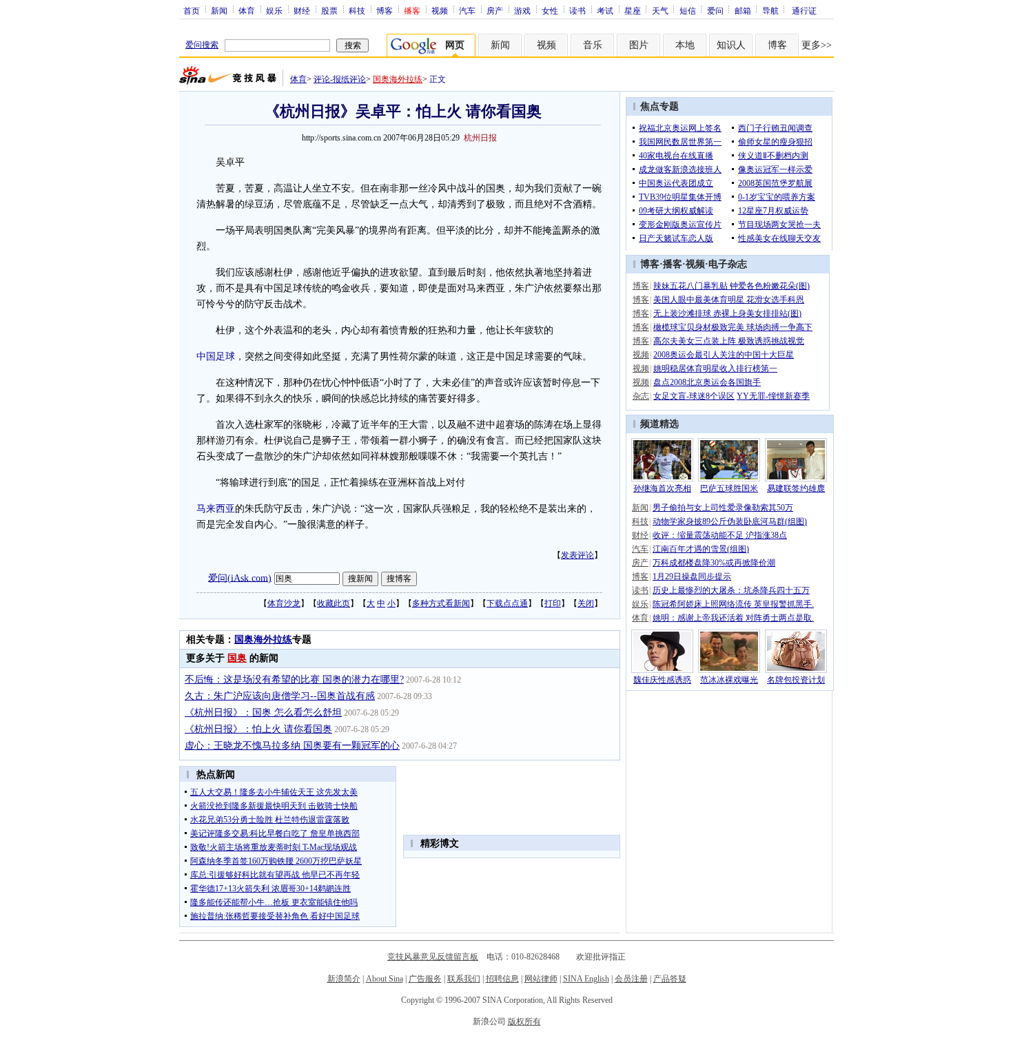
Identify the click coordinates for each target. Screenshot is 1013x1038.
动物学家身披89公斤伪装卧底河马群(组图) (730, 521)
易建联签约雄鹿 (796, 488)
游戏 (522, 10)
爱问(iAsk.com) (240, 577)
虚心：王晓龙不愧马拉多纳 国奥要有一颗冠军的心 (292, 745)
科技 (357, 10)
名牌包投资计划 (796, 680)
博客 (384, 10)
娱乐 (274, 10)
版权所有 (524, 1021)
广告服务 (425, 979)
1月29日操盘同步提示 (692, 576)
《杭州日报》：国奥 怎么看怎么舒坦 (263, 712)
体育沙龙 (283, 603)
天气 (660, 10)
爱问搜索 (201, 45)
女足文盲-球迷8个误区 (694, 396)
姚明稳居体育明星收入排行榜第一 (715, 368)
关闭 (585, 603)
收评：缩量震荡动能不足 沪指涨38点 (720, 535)
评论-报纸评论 (340, 79)
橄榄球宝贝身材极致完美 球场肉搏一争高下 (732, 327)
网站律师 (540, 979)
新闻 (219, 10)
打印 (552, 603)
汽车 (467, 10)
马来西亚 (215, 509)
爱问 (715, 10)
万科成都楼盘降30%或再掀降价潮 (714, 563)
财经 (302, 10)
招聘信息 (502, 979)
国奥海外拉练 (397, 79)
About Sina (384, 979)
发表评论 (577, 555)
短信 (687, 10)
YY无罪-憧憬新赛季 (773, 396)
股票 (329, 10)
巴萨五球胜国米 (729, 488)
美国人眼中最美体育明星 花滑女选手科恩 (728, 299)
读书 (577, 10)
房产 (495, 10)
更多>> (816, 45)
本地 (685, 45)
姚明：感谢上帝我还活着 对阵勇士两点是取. (733, 618)
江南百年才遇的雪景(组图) (701, 549)
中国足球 (215, 356)
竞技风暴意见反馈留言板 (432, 957)
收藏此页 (333, 603)
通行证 (804, 10)
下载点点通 (507, 603)
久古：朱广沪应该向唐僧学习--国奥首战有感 (280, 696)
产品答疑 (669, 979)
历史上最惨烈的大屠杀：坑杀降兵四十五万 (731, 590)
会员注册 (631, 979)
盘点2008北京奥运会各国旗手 (707, 382)
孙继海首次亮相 (662, 488)
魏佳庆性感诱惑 (662, 680)
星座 (632, 10)
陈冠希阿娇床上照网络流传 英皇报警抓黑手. (733, 604)
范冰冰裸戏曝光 (729, 680)
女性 (550, 10)
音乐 (592, 45)
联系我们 (463, 979)
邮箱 (743, 10)
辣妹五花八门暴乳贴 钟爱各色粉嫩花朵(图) (731, 286)
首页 (191, 10)
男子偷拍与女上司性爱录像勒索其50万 (723, 507)
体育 (246, 10)
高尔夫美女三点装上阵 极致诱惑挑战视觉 (728, 341)
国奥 (237, 658)
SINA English (586, 979)
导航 (770, 10)
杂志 (641, 396)
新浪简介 (343, 979)
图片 (638, 45)
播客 (672, 264)
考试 (605, 10)
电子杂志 (727, 264)
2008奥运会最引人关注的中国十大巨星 (723, 355)
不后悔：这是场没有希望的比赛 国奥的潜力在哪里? (294, 679)
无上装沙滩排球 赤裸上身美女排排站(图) (727, 313)
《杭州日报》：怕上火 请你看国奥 (258, 729)
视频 (439, 10)
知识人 (731, 45)
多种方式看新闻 (441, 603)
